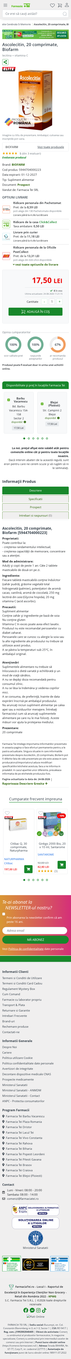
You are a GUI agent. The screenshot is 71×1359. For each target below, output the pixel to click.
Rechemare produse (15, 1026)
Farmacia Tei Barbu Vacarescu (25, 1116)
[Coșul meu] (59, 5)
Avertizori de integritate (17, 1068)
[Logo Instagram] (38, 1310)
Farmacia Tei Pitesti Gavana (23, 1159)
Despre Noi (9, 1047)
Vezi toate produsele (50, 147)
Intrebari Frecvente (14, 1016)
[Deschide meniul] (5, 5)
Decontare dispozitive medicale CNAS (26, 1074)
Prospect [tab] (35, 507)
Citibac (8, 863)
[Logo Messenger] (32, 1310)
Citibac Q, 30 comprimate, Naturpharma (18, 847)
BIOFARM (18, 164)
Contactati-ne (11, 1032)
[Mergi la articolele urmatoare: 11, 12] (47, 438)
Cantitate (32, 301)
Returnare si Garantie (16, 1010)
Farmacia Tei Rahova (19, 1143)
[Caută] (65, 13)
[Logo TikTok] (44, 1310)
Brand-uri (8, 1021)
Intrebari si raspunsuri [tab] (35, 515)
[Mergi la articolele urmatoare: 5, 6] (33, 438)
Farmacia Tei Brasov (19, 1165)
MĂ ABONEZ (35, 940)
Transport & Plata (13, 1005)
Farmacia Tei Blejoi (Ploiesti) (24, 1176)
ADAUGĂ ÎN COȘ (38, 312)
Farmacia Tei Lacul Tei (20, 1132)
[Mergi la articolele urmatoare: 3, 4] (29, 438)
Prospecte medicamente (18, 1079)
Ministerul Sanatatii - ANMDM (21, 1090)
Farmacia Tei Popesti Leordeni (25, 1154)
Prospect (23, 185)
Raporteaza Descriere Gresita (23, 783)
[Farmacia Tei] (20, 5)
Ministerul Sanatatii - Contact (21, 1096)
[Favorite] (52, 5)
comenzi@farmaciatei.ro (23, 1199)
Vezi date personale (33, 949)
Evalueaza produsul (14, 157)
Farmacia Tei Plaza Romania (24, 1122)
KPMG (52, 1296)
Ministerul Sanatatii (14, 1085)
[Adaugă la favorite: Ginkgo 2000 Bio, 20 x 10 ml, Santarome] (40, 813)
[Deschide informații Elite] (8, 817)
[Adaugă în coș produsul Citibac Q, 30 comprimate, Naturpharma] (28, 869)
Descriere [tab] (35, 490)
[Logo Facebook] (25, 1310)
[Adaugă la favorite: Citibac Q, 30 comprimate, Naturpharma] (7, 813)
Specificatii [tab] (35, 499)
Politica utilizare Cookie (17, 1058)
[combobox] (35, 14)
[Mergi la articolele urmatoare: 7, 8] (38, 438)
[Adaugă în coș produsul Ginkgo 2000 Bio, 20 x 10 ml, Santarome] (62, 865)
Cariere (7, 1052)
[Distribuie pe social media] (5, 62)
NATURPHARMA (14, 859)
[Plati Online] (35, 1316)
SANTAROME (46, 854)
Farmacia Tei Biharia (19, 1148)
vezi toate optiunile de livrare (36, 264)
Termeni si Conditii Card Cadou (22, 983)
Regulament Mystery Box (18, 989)
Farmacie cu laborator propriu (21, 999)
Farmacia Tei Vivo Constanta (24, 1138)
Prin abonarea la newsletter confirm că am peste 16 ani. (34, 920)
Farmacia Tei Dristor (19, 1127)
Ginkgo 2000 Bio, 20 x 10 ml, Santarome (52, 845)
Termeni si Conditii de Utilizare (22, 978)
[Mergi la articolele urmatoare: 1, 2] (24, 438)
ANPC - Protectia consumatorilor (23, 1101)
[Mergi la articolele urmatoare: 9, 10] (42, 438)
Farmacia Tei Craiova (19, 1170)
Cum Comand (11, 994)
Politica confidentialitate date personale (28, 1063)
